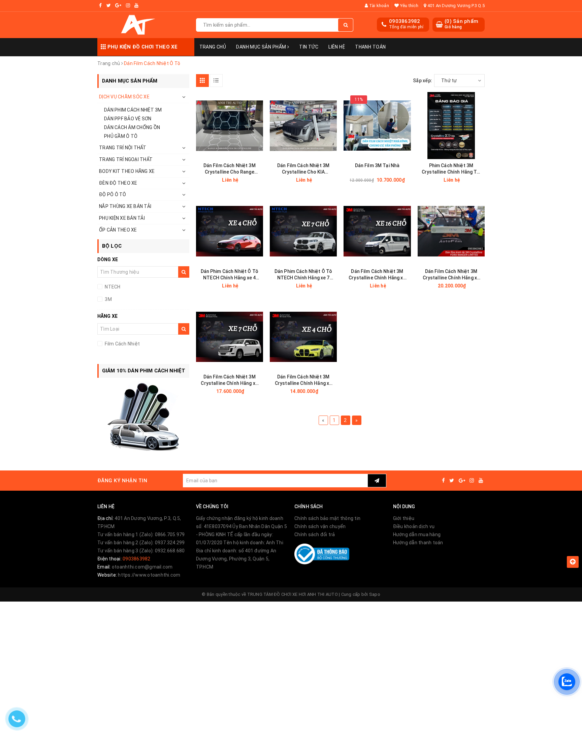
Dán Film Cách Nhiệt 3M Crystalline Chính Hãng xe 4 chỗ (303, 380)
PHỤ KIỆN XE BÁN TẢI (122, 218)
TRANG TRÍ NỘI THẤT (123, 147)
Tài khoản (378, 5)
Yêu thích (408, 5)
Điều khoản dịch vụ (414, 526)
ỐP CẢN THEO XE (118, 230)
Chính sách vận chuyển (320, 526)
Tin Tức (308, 47)
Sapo (374, 594)
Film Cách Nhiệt (122, 343)
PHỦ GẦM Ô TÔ (120, 136)
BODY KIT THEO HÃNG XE (127, 171)
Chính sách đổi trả (314, 534)
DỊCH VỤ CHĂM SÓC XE (124, 96)
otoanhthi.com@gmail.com (142, 567)
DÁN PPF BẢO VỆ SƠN (128, 118)
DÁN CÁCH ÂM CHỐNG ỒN (132, 127)
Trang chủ (212, 47)
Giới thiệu (404, 518)
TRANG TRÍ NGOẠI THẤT (126, 159)
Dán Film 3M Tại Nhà (377, 165)
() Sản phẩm (461, 24)
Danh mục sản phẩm (261, 47)
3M (108, 299)
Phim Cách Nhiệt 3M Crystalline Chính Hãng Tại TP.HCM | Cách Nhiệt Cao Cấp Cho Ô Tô (451, 169)
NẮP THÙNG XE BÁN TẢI (125, 206)
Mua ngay (389, 180)
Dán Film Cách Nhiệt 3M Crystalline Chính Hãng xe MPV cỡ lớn (451, 275)
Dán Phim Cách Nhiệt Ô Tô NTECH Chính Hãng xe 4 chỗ (229, 275)
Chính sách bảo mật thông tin (327, 518)
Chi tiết (241, 180)
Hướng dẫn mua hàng (417, 534)
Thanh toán (370, 47)
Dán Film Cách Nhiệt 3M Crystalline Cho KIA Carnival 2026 (303, 169)
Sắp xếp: (422, 80)
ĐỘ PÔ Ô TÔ (112, 194)
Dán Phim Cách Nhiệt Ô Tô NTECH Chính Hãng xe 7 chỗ (303, 275)
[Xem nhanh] (262, 180)
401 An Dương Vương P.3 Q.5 (455, 5)
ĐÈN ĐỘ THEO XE (118, 183)
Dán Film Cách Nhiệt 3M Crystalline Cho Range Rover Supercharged (229, 169)
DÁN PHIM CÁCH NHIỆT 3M (133, 110)
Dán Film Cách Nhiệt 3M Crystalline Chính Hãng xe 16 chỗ (377, 275)
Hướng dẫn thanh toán (418, 542)
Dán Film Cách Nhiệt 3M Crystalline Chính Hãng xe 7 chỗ (229, 380)
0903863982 (404, 21)
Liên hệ (336, 47)
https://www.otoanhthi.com (149, 575)
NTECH (112, 286)
